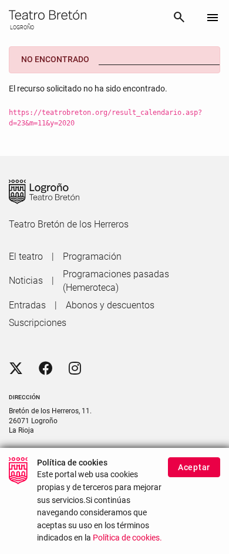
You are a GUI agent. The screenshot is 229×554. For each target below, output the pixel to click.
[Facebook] (46, 369)
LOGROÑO (21, 27)
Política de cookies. (127, 538)
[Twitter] (16, 369)
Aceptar (194, 467)
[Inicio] (86, 15)
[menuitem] (26, 256)
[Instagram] (75, 369)
